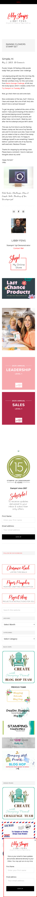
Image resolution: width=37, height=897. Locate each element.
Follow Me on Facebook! (12, 553)
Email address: (8, 526)
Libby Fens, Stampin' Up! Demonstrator (18, 18)
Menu (18, 2)
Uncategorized (7, 199)
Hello (10, 196)
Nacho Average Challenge (15, 83)
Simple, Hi (7, 58)
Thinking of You (20, 196)
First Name (6, 516)
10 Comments (19, 62)
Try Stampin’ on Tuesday (11, 88)
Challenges (17, 193)
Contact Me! (18, 248)
